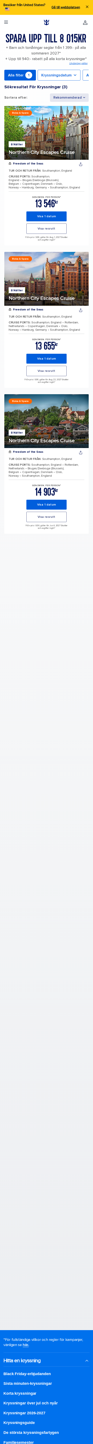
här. (26, 1344)
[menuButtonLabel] (6, 23)
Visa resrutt (46, 228)
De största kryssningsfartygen (31, 1432)
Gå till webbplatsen (65, 7)
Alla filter (18, 75)
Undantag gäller (78, 63)
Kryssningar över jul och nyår (30, 1403)
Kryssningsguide (19, 1423)
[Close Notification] (87, 7)
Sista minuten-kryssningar (27, 1383)
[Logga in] (85, 22)
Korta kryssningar (19, 1393)
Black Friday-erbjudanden (27, 1374)
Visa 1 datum (46, 216)
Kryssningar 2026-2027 (24, 1413)
